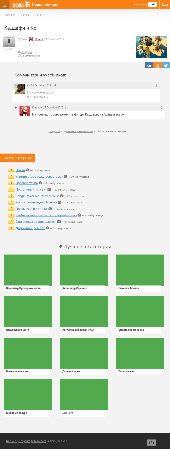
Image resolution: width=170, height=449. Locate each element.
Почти (20, 170)
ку (28, 85)
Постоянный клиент (31, 189)
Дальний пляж (71, 371)
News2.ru (11, 441)
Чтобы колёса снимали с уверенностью (46, 215)
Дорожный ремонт (30, 228)
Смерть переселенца (131, 329)
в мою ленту (140, 4)
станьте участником (79, 131)
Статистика (39, 441)
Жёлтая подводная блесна (36, 202)
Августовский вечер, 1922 (78, 329)
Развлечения (44, 4)
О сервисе (24, 441)
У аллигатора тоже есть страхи (39, 176)
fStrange (39, 39)
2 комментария (30, 55)
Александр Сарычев (74, 288)
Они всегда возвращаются (36, 221)
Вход (165, 4)
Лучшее (10, 14)
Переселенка (126, 371)
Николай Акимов (128, 288)
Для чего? (68, 413)
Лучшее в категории (87, 246)
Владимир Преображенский (23, 288)
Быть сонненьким (17, 371)
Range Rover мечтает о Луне (37, 195)
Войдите (54, 131)
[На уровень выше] (15, 108)
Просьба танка (27, 183)
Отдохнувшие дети (17, 329)
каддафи (26, 52)
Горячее (25, 14)
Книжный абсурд (16, 413)
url (54, 85)
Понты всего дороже (32, 208)
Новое (38, 14)
